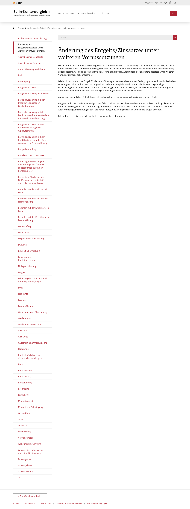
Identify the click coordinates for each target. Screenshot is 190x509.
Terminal (22, 425)
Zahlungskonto (25, 471)
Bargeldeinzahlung (27, 149)
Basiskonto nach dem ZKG (31, 155)
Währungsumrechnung (29, 443)
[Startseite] (14, 28)
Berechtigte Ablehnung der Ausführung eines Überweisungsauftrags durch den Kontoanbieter (31, 166)
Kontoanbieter (25, 370)
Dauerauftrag (24, 226)
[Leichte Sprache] (170, 2)
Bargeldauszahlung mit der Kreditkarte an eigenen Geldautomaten (31, 127)
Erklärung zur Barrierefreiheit (69, 503)
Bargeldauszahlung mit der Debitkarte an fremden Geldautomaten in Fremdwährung (33, 115)
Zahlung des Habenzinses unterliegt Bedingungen (30, 452)
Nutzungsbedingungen (97, 503)
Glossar (105, 13)
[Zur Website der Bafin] (17, 3)
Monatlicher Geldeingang (30, 407)
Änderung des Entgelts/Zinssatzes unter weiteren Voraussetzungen (31, 47)
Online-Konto (24, 413)
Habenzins (23, 348)
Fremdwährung (25, 306)
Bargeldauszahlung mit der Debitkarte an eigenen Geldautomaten (31, 102)
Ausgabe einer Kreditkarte (31, 63)
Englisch (149, 2)
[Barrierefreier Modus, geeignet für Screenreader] (165, 2)
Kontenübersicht (87, 13)
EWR (20, 287)
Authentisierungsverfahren (31, 69)
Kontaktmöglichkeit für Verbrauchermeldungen (30, 357)
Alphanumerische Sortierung (32, 38)
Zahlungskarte (25, 465)
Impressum (30, 503)
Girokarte (23, 330)
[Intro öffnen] (175, 3)
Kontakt (16, 503)
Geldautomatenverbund (30, 324)
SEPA (20, 419)
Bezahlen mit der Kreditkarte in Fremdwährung (33, 219)
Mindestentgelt (25, 401)
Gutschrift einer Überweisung (32, 342)
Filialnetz (22, 300)
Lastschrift (23, 394)
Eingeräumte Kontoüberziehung (27, 259)
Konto (21, 364)
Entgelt (21, 272)
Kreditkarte (23, 388)
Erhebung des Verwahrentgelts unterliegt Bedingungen (33, 280)
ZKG (20, 477)
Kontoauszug (24, 376)
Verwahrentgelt (25, 437)
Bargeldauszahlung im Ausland (33, 93)
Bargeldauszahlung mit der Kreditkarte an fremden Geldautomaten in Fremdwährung (32, 140)
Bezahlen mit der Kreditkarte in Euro (33, 209)
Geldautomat (24, 318)
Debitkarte (23, 232)
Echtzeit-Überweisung (29, 250)
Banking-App (24, 81)
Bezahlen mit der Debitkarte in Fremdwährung (33, 200)
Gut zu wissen (66, 13)
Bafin (20, 75)
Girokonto (23, 336)
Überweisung (24, 431)
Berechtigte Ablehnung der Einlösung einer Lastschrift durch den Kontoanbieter (31, 180)
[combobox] (115, 37)
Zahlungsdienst (25, 459)
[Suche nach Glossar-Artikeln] (175, 37)
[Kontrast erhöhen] (156, 3)
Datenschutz (45, 503)
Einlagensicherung (27, 266)
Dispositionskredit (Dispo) (31, 238)
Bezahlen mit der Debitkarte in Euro (33, 191)
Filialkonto (23, 293)
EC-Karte (22, 244)
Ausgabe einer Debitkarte (30, 56)
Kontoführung (25, 382)
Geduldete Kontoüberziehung (33, 312)
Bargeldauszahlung (27, 87)
